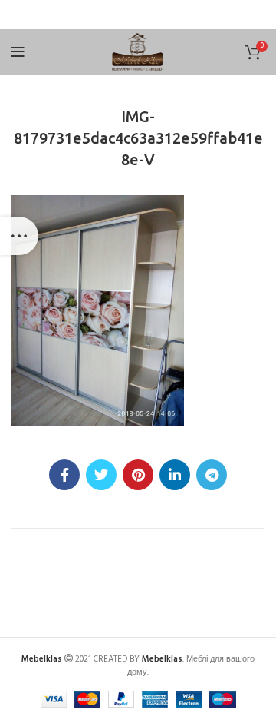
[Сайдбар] (19, 236)
